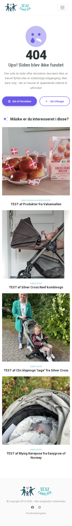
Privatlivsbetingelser (36, 513)
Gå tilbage (57, 101)
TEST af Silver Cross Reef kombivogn (36, 287)
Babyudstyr (36, 283)
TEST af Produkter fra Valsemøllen (36, 204)
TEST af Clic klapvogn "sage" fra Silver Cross (36, 370)
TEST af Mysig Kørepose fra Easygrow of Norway (36, 455)
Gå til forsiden (21, 101)
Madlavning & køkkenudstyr (36, 200)
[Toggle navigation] (62, 7)
